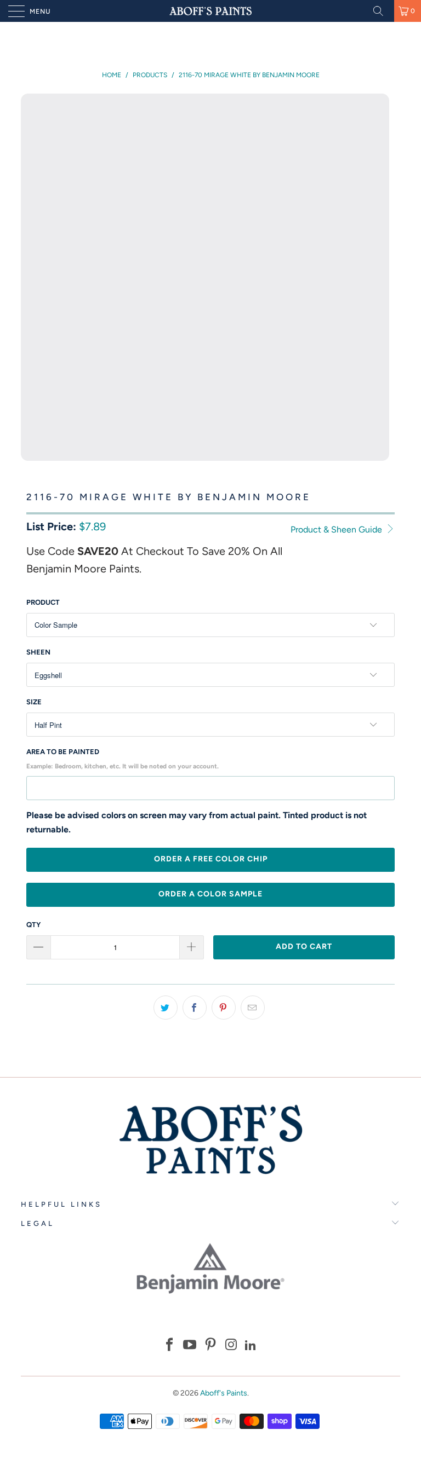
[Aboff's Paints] (210, 11)
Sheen (38, 652)
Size (34, 702)
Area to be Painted (122, 759)
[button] (169, 1346)
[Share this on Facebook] (195, 1007)
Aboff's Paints (223, 1393)
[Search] (382, 11)
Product (43, 602)
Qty (33, 925)
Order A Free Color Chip (211, 859)
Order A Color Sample (210, 894)
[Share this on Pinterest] (224, 1007)
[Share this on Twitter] (165, 1007)
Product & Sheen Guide (337, 529)
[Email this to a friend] (253, 1007)
